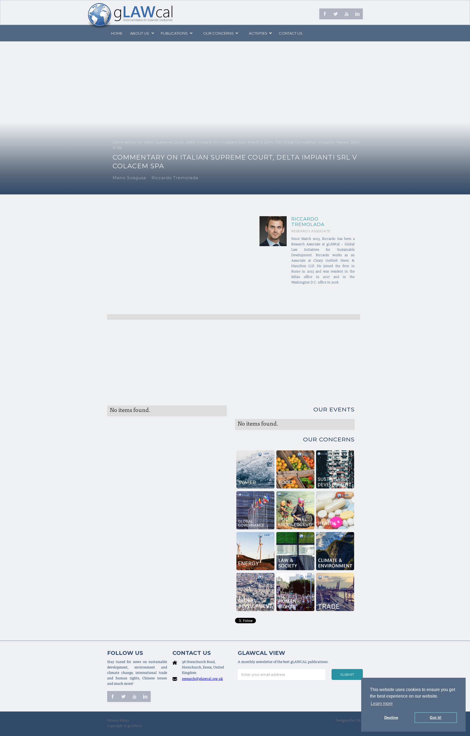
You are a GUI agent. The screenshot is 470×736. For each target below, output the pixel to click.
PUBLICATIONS (174, 33)
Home (116, 33)
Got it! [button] (435, 717)
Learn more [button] (382, 703)
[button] (141, 33)
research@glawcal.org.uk (202, 679)
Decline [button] (391, 717)
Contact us (290, 33)
